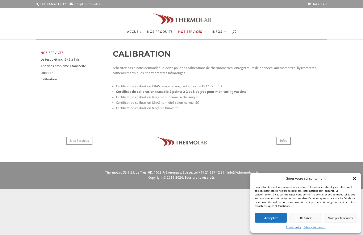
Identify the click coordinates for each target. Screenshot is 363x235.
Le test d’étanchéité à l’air (60, 59)
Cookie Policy (293, 227)
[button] (354, 178)
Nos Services (79, 140)
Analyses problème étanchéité (63, 66)
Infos (283, 140)
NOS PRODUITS (160, 32)
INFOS (217, 32)
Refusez (306, 218)
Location (47, 72)
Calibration (49, 79)
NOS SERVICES (190, 32)
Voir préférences (340, 218)
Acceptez (271, 218)
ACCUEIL (134, 32)
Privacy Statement (315, 227)
